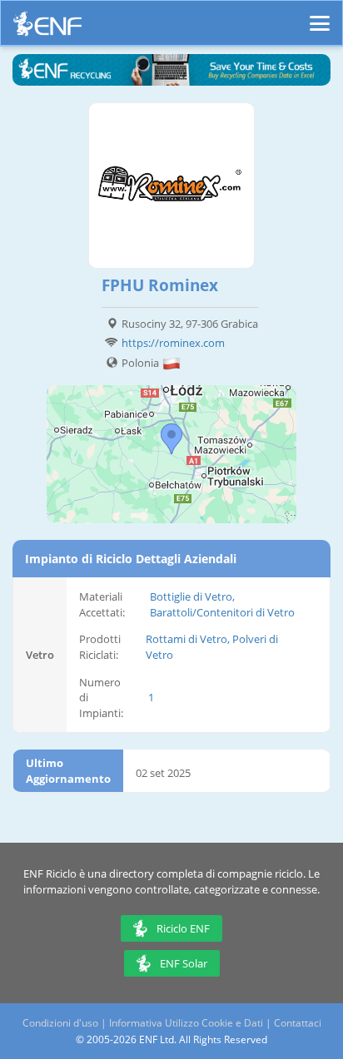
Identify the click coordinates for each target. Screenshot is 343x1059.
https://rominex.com (173, 342)
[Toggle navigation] (320, 16)
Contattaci (297, 1023)
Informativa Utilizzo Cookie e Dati (186, 1023)
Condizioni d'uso (60, 1023)
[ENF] (47, 28)
